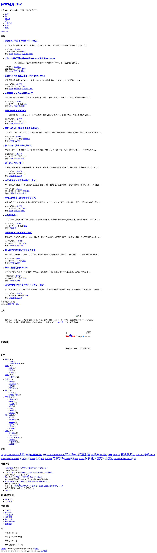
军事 (11, 393)
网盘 (72, 458)
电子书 (12, 428)
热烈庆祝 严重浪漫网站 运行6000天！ (22, 41)
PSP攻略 (12, 435)
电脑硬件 (20, 245)
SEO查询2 (9, 515)
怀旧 (142, 455)
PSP (28, 454)
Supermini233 (10, 481)
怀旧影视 (12, 419)
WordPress (17, 54)
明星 (13, 459)
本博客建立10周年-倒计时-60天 (19, 93)
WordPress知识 (14, 363)
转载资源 (90, 458)
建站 (24, 69)
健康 (11, 381)
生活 (24, 173)
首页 (7, 14)
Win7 (52, 455)
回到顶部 (44, 551)
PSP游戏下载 (14, 437)
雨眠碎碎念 (9, 468)
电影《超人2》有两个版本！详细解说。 (23, 128)
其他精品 (12, 399)
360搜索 (8, 510)
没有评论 (17, 67)
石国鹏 (12, 404)
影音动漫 (26, 139)
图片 (118, 455)
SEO (23, 51)
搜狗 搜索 (8, 519)
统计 (7, 21)
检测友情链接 (10, 521)
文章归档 (8, 23)
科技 (7, 390)
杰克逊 (12, 424)
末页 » (18, 304)
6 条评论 (19, 84)
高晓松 (12, 413)
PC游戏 (12, 433)
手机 (147, 454)
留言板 (7, 19)
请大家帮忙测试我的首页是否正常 (20, 250)
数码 (11, 370)
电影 (19, 141)
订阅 (4, 32)
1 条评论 (19, 101)
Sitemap (3, 549)
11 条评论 (19, 241)
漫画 (11, 426)
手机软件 (12, 377)
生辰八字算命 (10, 472)
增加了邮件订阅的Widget (16, 267)
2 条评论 (19, 224)
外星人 (138, 455)
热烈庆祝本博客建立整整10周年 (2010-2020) (25, 76)
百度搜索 (8, 524)
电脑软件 (58, 458)
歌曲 (17, 459)
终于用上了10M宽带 (14, 163)
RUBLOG (8, 499)
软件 (7, 375)
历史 (110, 454)
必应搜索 (8, 517)
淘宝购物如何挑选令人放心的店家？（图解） (25, 285)
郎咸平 (116, 459)
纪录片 (67, 459)
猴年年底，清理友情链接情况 (18, 145)
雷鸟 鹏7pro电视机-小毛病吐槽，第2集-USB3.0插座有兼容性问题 (39, 486)
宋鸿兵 (12, 402)
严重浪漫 (25, 54)
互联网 (19, 176)
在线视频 (127, 454)
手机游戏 (12, 442)
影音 (11, 368)
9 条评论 (19, 206)
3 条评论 (17, 49)
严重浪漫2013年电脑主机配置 (18, 233)
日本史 (12, 422)
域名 (23, 71)
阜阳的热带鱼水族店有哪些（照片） (21, 180)
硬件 (7, 366)
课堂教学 (12, 388)
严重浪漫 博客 (11, 4)
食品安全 (128, 459)
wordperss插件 (59, 455)
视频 (76, 459)
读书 (11, 386)
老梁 (11, 406)
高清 (133, 458)
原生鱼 (115, 455)
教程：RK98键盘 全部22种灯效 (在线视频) (37, 472)
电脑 (24, 243)
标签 (7, 28)
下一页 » (8, 490)
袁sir (11, 408)
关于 (7, 16)
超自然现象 (13, 395)
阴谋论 (121, 459)
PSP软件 (12, 440)
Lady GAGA (8, 455)
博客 (31, 54)
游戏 (7, 431)
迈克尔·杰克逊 (104, 458)
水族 (19, 193)
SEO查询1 (9, 513)
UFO (49, 455)
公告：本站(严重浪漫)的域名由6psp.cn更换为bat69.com (30, 58)
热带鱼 (23, 193)
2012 (2, 455)
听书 (11, 417)
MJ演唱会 (16, 455)
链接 (7, 25)
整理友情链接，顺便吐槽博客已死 (20, 198)
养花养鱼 (26, 191)
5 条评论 (19, 258)
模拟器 (12, 444)
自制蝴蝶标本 (11, 215)
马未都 (12, 410)
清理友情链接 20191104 (15, 111)
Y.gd (6, 477)
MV (22, 454)
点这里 (60, 322)
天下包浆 (8, 501)
